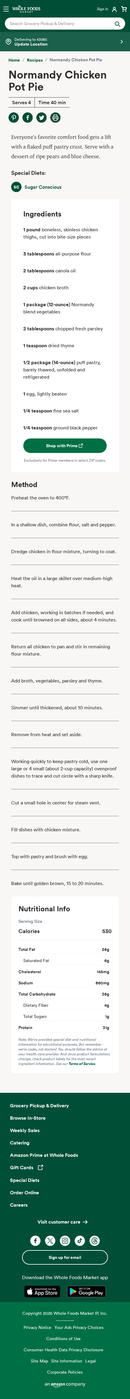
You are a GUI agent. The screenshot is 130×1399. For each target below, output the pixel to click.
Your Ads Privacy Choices (78, 1327)
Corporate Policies (65, 1372)
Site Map (39, 1361)
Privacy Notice (37, 1327)
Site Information (66, 1361)
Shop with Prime (62, 446)
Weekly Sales (25, 1130)
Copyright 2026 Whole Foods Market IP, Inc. (64, 1313)
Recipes (35, 60)
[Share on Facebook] (27, 117)
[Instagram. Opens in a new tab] (65, 1241)
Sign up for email (65, 1257)
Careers (19, 1205)
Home (14, 60)
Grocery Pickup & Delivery (39, 1105)
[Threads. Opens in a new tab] (94, 1241)
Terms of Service (82, 1064)
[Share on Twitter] (41, 117)
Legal (90, 1361)
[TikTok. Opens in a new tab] (80, 1241)
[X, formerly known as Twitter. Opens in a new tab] (50, 1241)
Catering (20, 1142)
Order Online (24, 1192)
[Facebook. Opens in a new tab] (35, 1241)
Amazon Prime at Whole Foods (44, 1155)
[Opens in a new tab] (43, 1291)
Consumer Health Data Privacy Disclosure (63, 1349)
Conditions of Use (63, 1338)
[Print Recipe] (55, 117)
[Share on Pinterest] (13, 117)
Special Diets (24, 1180)
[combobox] (59, 24)
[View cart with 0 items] (124, 9)
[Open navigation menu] (6, 9)
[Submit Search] (117, 23)
